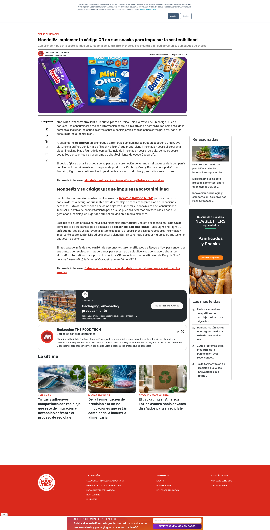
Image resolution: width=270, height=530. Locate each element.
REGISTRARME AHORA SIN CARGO (177, 526)
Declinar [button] (186, 16)
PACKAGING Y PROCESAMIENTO (100, 490)
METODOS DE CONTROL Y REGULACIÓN (103, 485)
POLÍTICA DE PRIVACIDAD (168, 490)
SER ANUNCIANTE (219, 485)
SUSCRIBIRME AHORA (167, 305)
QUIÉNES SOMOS (164, 485)
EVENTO (160, 481)
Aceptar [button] (173, 16)
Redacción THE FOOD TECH (57, 53)
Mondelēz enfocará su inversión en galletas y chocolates (124, 180)
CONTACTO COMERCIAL (221, 481)
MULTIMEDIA (91, 499)
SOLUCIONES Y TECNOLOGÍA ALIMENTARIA (105, 481)
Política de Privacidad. (148, 9)
